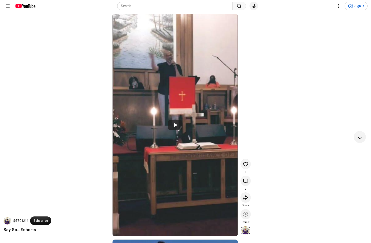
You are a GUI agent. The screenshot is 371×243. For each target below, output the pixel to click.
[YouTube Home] (25, 6)
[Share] (245, 197)
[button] (7, 221)
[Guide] (7, 6)
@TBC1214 (20, 220)
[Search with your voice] (253, 6)
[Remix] (245, 214)
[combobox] (176, 6)
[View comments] (245, 181)
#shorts (28, 229)
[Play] (175, 125)
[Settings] (338, 6)
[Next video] (360, 137)
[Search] (239, 6)
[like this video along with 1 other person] (245, 164)
